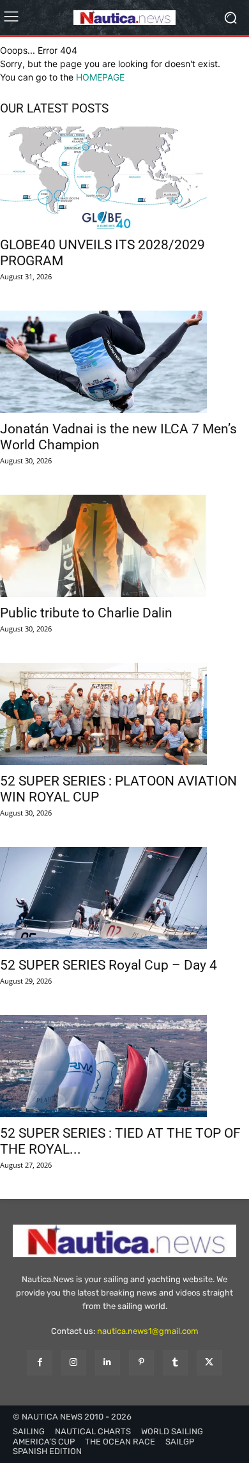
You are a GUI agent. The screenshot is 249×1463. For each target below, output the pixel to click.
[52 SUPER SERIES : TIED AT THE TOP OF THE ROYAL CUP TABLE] (124, 1066)
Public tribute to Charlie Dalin (86, 613)
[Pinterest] (141, 1362)
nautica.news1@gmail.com (148, 1331)
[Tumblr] (175, 1362)
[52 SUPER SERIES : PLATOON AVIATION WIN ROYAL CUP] (124, 714)
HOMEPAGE (100, 77)
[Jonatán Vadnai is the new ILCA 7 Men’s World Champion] (124, 362)
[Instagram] (73, 1362)
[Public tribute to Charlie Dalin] (124, 546)
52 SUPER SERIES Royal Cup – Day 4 (108, 965)
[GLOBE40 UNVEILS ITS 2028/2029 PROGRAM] (124, 178)
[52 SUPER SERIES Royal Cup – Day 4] (124, 898)
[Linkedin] (107, 1362)
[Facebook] (39, 1362)
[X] (209, 1362)
